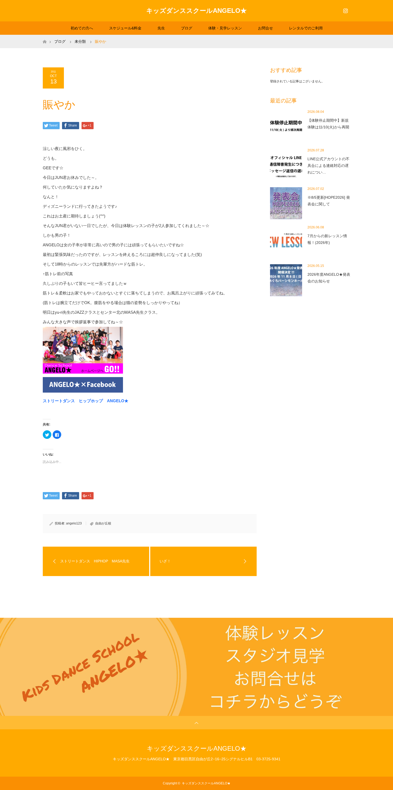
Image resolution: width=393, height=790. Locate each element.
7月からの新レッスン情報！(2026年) (327, 239)
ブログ (186, 28)
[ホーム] (44, 37)
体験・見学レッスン (225, 28)
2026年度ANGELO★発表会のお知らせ (328, 277)
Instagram (345, 10)
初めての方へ (82, 28)
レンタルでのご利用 (306, 28)
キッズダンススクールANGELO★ (196, 10)
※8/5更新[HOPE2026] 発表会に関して (328, 200)
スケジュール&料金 (125, 28)
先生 (161, 28)
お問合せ (265, 28)
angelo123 (74, 523)
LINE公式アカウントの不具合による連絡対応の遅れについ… (328, 165)
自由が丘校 (103, 523)
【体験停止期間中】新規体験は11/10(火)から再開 (328, 123)
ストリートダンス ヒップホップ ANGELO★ (85, 400)
